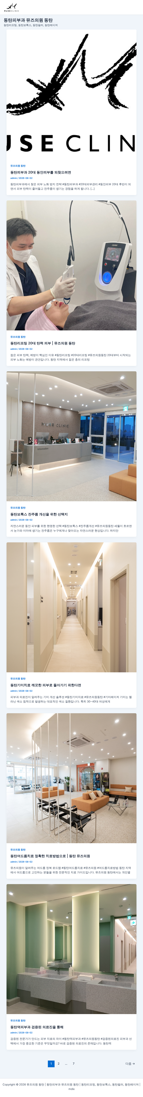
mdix (72, 1089)
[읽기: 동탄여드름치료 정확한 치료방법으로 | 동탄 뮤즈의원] (72, 778)
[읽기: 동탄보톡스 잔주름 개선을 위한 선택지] (72, 436)
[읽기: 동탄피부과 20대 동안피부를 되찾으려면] (72, 95)
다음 (130, 1063)
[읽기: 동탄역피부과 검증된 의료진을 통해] (72, 949)
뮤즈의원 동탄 (18, 165)
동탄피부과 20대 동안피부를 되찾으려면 (40, 172)
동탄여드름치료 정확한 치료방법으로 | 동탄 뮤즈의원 (50, 856)
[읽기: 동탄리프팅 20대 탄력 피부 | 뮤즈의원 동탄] (72, 265)
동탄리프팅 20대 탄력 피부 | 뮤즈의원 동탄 (42, 343)
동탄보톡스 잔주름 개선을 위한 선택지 (39, 514)
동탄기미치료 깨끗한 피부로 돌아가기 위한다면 (45, 685)
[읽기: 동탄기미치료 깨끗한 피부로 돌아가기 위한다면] (72, 607)
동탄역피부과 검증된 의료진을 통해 (36, 1027)
